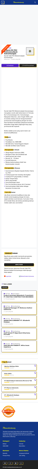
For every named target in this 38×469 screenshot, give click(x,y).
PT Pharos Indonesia (11, 388)
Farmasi (21, 443)
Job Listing (22, 455)
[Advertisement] (19, 25)
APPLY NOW (19, 264)
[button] (35, 2)
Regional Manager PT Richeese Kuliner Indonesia (18, 308)
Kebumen (4, 287)
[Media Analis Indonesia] (19, 2)
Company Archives (24, 453)
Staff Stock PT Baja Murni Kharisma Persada (17, 333)
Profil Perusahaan (28, 65)
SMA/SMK (5, 446)
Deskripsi (10, 65)
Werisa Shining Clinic (11, 366)
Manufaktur (22, 446)
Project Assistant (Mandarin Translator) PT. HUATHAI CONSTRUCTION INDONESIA (18, 296)
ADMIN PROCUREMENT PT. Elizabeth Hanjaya (17, 321)
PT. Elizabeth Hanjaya (11, 395)
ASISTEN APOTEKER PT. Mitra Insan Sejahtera (16, 346)
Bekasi (4, 443)
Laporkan (8, 276)
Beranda (5, 453)
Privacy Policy (6, 455)
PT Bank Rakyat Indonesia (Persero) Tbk (18, 380)
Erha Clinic (8, 373)
